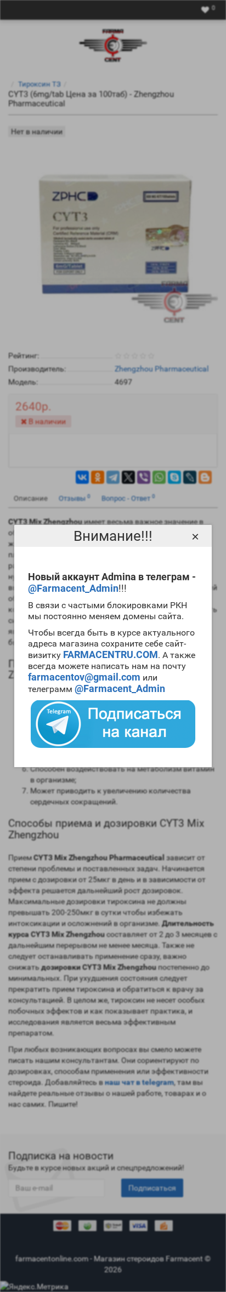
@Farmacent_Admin (73, 588)
